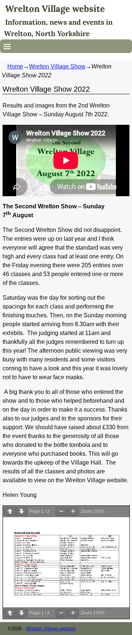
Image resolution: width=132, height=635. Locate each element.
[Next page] (21, 511)
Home (15, 66)
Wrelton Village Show (57, 66)
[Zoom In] (72, 511)
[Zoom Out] (61, 511)
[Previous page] (9, 511)
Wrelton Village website (55, 8)
